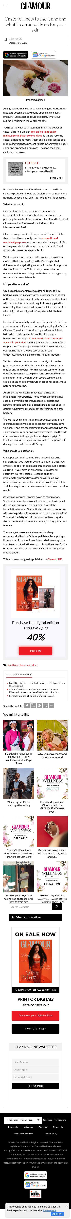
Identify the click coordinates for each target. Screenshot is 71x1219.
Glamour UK (54, 559)
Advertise (28, 1127)
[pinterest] (39, 706)
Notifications (60, 1120)
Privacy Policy (51, 1133)
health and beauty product (22, 665)
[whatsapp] (45, 706)
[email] (51, 706)
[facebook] (27, 706)
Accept (57, 1213)
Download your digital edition (36, 1015)
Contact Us (58, 1127)
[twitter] (33, 706)
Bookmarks (13, 1127)
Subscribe (35, 650)
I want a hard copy (35, 1028)
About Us (43, 1127)
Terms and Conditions (23, 1133)
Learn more (49, 1210)
